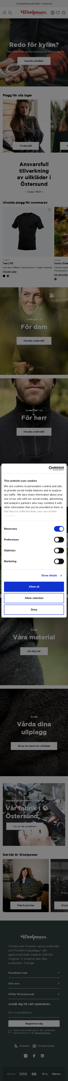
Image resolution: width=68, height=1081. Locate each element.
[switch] (59, 539)
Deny (34, 609)
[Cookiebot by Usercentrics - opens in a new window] (49, 468)
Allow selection (34, 597)
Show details (49, 575)
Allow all (34, 586)
